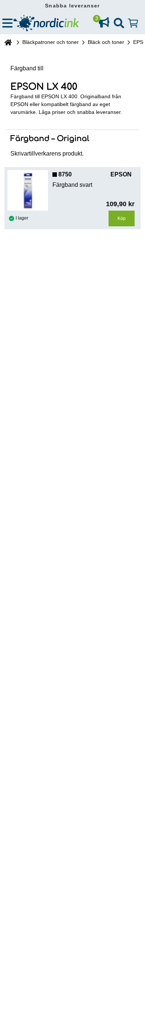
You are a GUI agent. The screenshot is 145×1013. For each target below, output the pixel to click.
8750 (65, 174)
